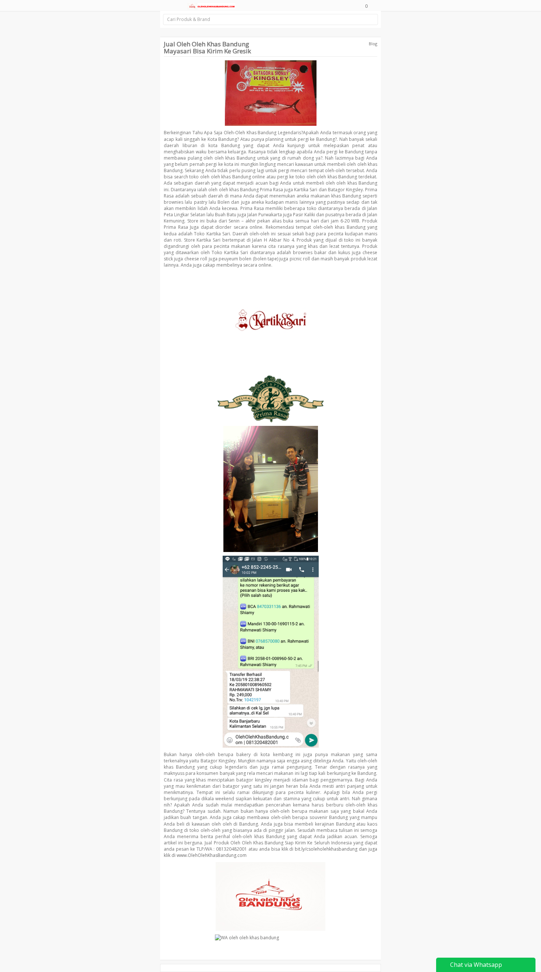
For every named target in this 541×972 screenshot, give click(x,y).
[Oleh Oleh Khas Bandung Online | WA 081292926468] (211, 5)
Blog (373, 43)
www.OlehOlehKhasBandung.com (212, 855)
